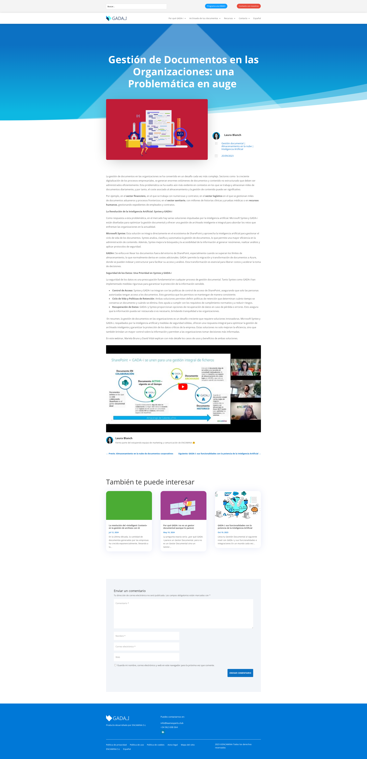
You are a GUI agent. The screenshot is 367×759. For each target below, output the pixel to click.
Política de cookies (155, 745)
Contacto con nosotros (249, 6)
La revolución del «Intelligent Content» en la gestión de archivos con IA (128, 526)
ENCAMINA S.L (139, 725)
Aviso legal (173, 745)
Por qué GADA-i (176, 18)
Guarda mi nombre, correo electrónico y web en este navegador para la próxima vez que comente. (165, 665)
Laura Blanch (232, 135)
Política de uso (137, 745)
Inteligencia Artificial (232, 149)
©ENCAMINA (226, 744)
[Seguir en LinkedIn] (163, 732)
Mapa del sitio (188, 745)
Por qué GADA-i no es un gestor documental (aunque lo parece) (178, 526)
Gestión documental (232, 143)
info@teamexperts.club (172, 723)
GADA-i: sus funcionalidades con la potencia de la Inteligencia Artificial (235, 526)
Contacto (243, 18)
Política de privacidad (116, 745)
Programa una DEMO (216, 6)
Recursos (228, 18)
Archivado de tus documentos (203, 18)
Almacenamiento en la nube (236, 146)
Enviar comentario (240, 673)
